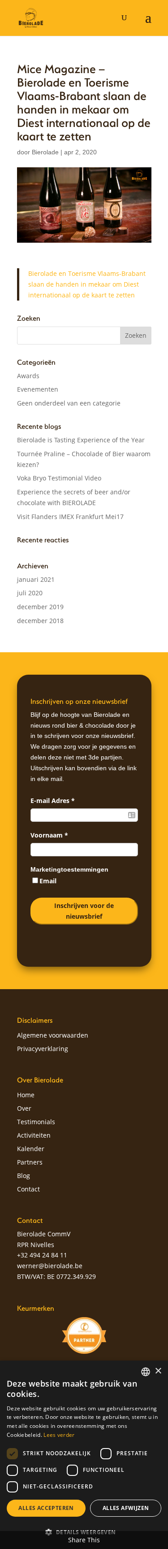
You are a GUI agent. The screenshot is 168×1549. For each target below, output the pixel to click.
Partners (30, 1162)
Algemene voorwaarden (52, 1035)
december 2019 (40, 606)
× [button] (158, 1371)
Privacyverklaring (42, 1049)
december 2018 (40, 620)
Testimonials (36, 1122)
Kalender (30, 1149)
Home (25, 1095)
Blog (23, 1176)
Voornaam (49, 835)
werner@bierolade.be (49, 1265)
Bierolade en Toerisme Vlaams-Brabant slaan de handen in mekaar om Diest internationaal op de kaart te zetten (87, 284)
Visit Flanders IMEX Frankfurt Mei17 (70, 516)
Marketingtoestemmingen (69, 869)
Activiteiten (34, 1135)
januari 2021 (36, 579)
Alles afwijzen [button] (126, 1508)
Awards (28, 375)
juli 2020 (30, 593)
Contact (28, 1189)
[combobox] (145, 1371)
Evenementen (37, 389)
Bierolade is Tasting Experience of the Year (81, 440)
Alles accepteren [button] (45, 1508)
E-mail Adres (52, 800)
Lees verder (58, 1435)
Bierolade (45, 152)
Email (47, 881)
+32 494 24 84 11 (42, 1255)
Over (24, 1109)
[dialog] (84, 1455)
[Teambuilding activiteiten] (84, 1335)
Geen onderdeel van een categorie (69, 403)
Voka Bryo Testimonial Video (59, 478)
